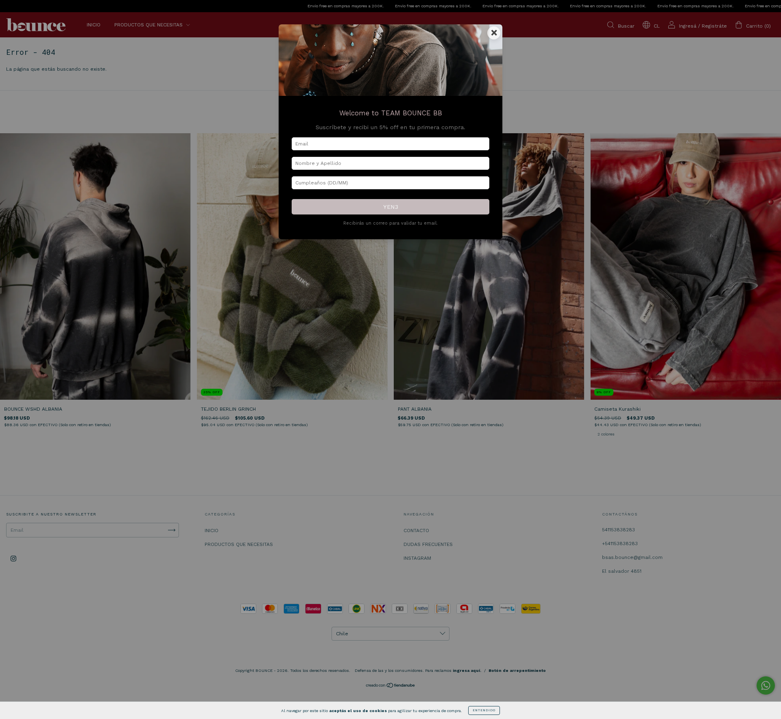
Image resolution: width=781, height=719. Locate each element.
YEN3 (390, 207)
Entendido (484, 710)
